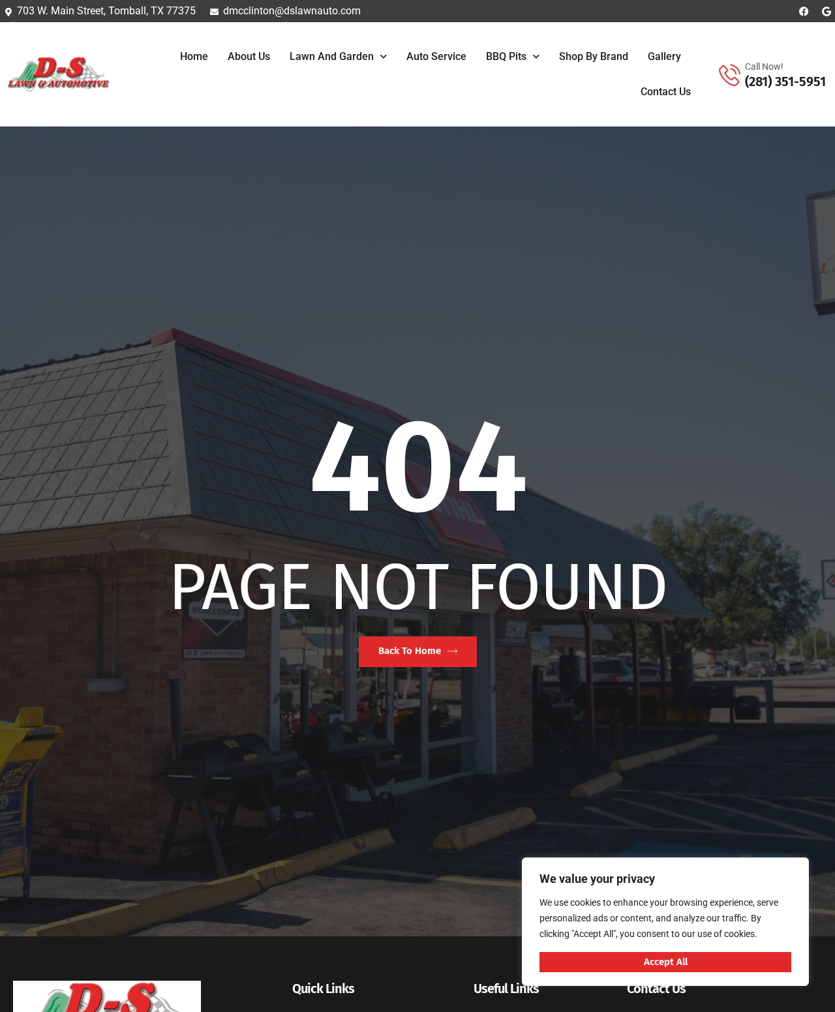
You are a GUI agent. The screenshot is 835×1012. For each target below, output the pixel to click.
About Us (249, 56)
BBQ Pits (506, 56)
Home (194, 56)
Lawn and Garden (332, 56)
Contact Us (666, 91)
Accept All (666, 962)
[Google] (827, 11)
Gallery (664, 56)
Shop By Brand (593, 56)
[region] (665, 921)
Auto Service (436, 56)
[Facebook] (804, 11)
